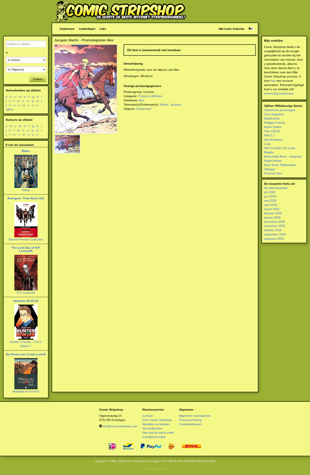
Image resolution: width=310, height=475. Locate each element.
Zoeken (38, 79)
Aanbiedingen (87, 28)
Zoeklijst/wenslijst (153, 436)
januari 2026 (272, 217)
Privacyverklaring (190, 420)
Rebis (26, 151)
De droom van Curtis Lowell (26, 354)
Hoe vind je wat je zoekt (158, 432)
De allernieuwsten (276, 188)
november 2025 (274, 226)
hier (273, 80)
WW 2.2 (269, 135)
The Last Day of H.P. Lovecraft (25, 249)
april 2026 (270, 204)
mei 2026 (270, 200)
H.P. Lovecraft (26, 292)
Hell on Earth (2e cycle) (279, 148)
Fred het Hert (273, 173)
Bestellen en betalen (156, 424)
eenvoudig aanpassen (279, 93)
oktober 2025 (273, 230)
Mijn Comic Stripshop (231, 28)
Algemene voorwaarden (195, 415)
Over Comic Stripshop (157, 420)
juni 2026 (270, 196)
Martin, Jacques (170, 104)
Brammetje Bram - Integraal (282, 156)
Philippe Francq (274, 122)
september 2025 (275, 234)
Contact (147, 415)
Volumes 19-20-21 (26, 301)
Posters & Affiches (150, 96)
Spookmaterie (273, 139)
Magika (269, 152)
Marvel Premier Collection (26, 239)
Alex (141, 100)
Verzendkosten (152, 428)
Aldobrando (271, 118)
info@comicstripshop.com (120, 426)
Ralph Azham (273, 160)
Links (103, 28)
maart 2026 (271, 209)
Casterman (143, 108)
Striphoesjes (67, 28)
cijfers (9, 109)
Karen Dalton (273, 127)
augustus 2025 (274, 238)
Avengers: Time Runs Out (25, 198)
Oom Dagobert (274, 114)
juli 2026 (269, 192)
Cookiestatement (190, 424)
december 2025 (274, 221)
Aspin (163, 469)
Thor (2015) (272, 131)
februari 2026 (273, 213)
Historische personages (279, 110)
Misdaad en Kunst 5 (26, 391)
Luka (267, 143)
